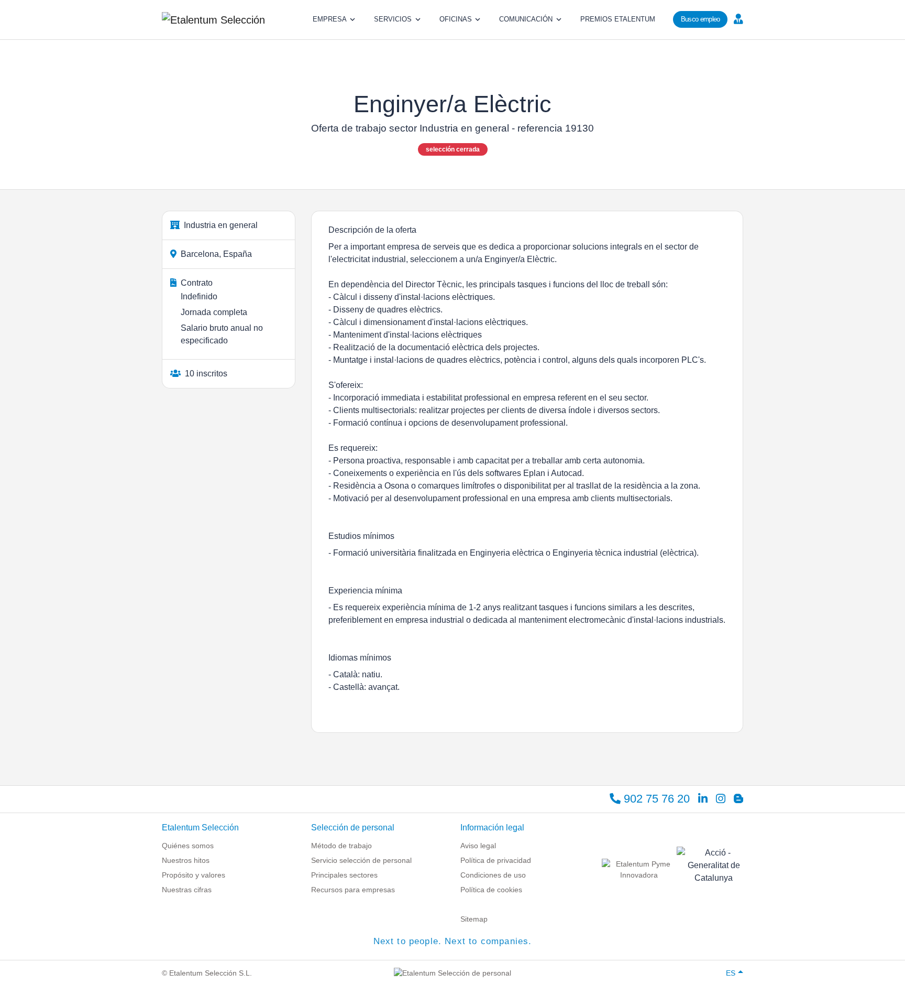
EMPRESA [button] (330, 19)
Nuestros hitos (185, 860)
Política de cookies (491, 889)
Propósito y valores (193, 875)
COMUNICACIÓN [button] (526, 19)
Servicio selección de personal (361, 860)
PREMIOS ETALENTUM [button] (617, 19)
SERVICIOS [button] (393, 19)
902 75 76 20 (655, 798)
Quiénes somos (188, 845)
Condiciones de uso (493, 875)
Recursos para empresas (353, 889)
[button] (737, 18)
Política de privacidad (495, 860)
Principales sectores (344, 875)
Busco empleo (700, 19)
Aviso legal (478, 845)
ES (730, 973)
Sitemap (474, 919)
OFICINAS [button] (455, 19)
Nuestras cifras (187, 889)
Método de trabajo (341, 845)
